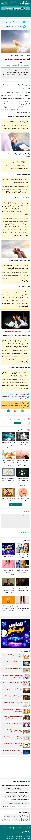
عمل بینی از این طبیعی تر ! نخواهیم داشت (16, 394)
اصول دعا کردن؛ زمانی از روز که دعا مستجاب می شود (17, 60)
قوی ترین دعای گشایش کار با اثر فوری (22, 499)
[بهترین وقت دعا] (15, 249)
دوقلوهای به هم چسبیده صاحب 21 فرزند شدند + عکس (8, 572)
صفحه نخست (26, 828)
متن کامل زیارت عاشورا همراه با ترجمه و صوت (8, 499)
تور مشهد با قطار (16, 820)
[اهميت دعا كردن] (15, 320)
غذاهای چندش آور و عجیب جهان (22, 571)
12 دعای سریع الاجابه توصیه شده (22, 444)
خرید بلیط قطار (7, 820)
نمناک (2, 110)
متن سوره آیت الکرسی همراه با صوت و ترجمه (8, 479)
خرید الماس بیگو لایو (8, 556)
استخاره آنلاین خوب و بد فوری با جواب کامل (16, 403)
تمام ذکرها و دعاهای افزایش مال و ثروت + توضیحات (8, 462)
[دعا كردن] (15, 142)
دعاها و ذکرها (18, 423)
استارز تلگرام (26, 820)
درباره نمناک (17, 828)
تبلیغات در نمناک (8, 828)
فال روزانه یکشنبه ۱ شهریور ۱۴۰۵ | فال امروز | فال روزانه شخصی (14, 397)
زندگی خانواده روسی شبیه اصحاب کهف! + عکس (22, 590)
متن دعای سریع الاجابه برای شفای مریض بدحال (8, 445)
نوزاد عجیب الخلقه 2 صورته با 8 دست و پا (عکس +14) (8, 590)
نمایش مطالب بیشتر (15, 505)
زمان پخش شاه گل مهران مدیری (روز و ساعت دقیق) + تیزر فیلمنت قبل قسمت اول (15, 785)
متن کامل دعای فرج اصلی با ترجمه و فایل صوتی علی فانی (22, 462)
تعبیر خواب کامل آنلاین (23, 816)
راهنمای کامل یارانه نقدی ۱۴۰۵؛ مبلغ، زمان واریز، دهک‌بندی (14, 406)
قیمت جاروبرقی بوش (9, 816)
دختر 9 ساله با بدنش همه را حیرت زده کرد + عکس (22, 608)
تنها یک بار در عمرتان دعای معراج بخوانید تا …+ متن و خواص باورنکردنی (23, 481)
